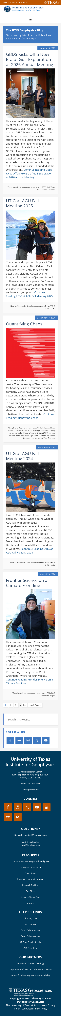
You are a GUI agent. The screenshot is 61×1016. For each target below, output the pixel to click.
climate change (34, 430)
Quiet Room (30, 873)
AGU (53, 306)
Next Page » (35, 705)
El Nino (39, 433)
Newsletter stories (30, 438)
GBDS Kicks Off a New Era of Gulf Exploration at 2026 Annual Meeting (29, 59)
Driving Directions (30, 789)
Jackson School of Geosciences (15, 2)
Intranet (30, 903)
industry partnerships (24, 435)
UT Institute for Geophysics (24, 10)
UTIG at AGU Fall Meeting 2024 (22, 455)
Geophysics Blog (14, 187)
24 (24, 705)
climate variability (16, 433)
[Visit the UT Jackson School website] (30, 995)
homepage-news (28, 187)
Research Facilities (30, 885)
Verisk (40, 438)
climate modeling (48, 430)
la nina (52, 435)
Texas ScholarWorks (30, 936)
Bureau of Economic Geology (30, 963)
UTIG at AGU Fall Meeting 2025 (22, 203)
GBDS (44, 187)
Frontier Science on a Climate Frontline (26, 582)
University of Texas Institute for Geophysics (30, 761)
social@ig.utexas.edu (31, 845)
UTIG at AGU (50, 308)
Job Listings (30, 924)
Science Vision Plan (30, 897)
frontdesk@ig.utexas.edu (35, 835)
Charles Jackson (21, 430)
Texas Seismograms (30, 930)
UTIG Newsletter (30, 948)
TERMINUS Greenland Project (48, 694)
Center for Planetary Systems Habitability (30, 975)
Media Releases (43, 428)
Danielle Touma (29, 433)
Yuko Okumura (49, 438)
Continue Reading (29, 173)
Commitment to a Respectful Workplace (30, 861)
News (38, 187)
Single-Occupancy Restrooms (30, 879)
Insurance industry (41, 435)
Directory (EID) (30, 918)
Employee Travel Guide (30, 867)
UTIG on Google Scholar (30, 942)
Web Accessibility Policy (34, 1008)
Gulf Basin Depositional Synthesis (46, 188)
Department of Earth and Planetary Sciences (31, 969)
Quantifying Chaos (24, 324)
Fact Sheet (30, 891)
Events (13, 306)
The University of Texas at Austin (23, 1005)
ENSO (45, 433)
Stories (10, 430)
